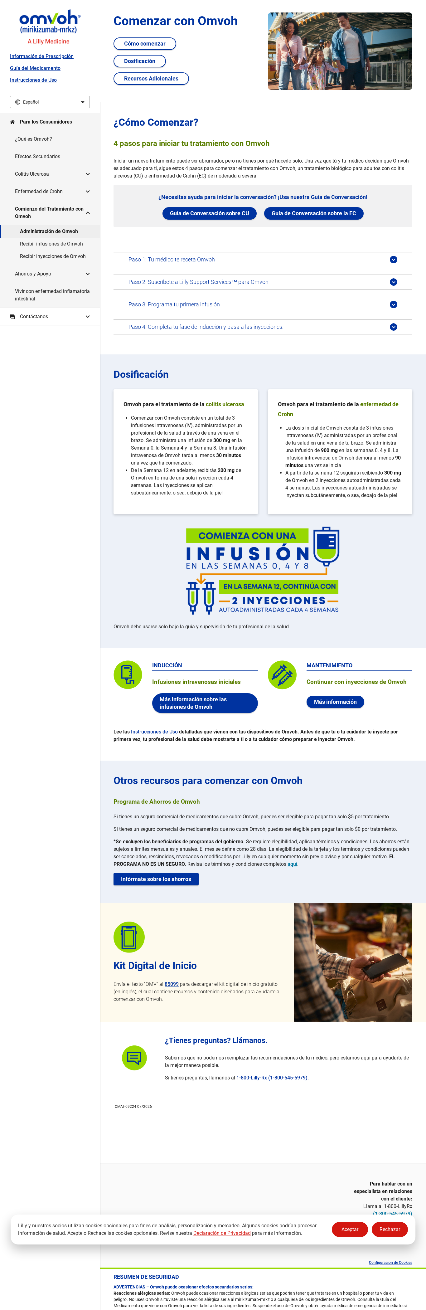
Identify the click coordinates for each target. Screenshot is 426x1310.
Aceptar (349, 1229)
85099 (172, 984)
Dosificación (139, 61)
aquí (292, 864)
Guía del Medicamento (35, 68)
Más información (335, 702)
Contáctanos (34, 316)
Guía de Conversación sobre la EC (314, 213)
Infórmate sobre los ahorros (156, 879)
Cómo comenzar (145, 43)
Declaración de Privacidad (222, 1233)
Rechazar (390, 1229)
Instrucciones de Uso (33, 80)
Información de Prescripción (42, 56)
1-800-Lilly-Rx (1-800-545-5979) (271, 1078)
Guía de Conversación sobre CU (209, 213)
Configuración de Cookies (390, 1262)
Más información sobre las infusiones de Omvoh (193, 703)
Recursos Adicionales (151, 78)
